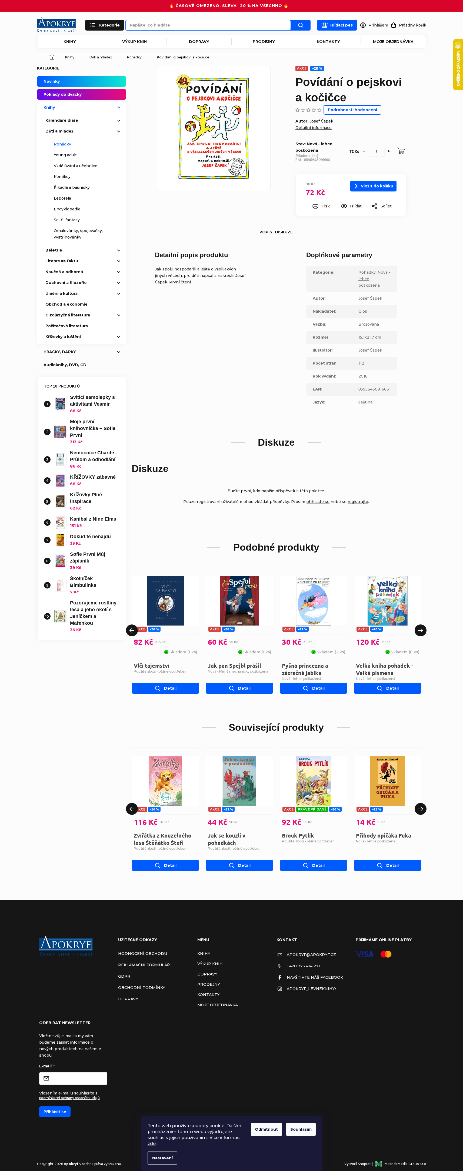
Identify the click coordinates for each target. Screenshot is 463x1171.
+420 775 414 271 (303, 966)
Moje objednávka (393, 41)
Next (421, 630)
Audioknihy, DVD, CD (65, 364)
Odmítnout (266, 1129)
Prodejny (264, 41)
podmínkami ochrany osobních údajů (69, 1098)
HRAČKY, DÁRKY (60, 351)
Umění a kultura (61, 293)
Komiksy (62, 176)
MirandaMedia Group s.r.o (405, 1164)
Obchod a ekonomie (66, 304)
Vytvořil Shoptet (357, 1164)
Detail (170, 688)
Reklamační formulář (144, 964)
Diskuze (284, 232)
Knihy (70, 41)
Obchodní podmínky (141, 987)
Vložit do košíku (377, 186)
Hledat (301, 25)
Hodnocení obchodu (142, 953)
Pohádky (62, 144)
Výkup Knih (134, 41)
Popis (265, 232)
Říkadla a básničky (72, 187)
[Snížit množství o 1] (363, 151)
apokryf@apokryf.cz (311, 954)
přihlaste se (317, 501)
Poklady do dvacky (63, 94)
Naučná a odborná (64, 271)
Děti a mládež (59, 131)
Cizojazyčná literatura (67, 315)
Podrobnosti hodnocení (352, 109)
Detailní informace (313, 127)
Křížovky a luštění (63, 336)
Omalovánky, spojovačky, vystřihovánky (78, 234)
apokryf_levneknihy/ (311, 988)
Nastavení (162, 1158)
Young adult (65, 155)
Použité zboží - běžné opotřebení (160, 671)
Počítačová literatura (66, 325)
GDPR (124, 976)
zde (152, 1143)
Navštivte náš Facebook (315, 977)
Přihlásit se (55, 1111)
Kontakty (328, 41)
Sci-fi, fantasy (67, 219)
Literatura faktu (61, 261)
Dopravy (199, 41)
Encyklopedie (67, 209)
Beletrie (53, 250)
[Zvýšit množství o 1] (388, 151)
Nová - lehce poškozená (301, 679)
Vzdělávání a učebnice (75, 165)
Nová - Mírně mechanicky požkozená (238, 671)
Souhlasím (301, 1129)
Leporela (62, 198)
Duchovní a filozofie (66, 282)
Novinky (52, 81)
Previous (132, 630)
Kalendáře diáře (61, 120)
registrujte (358, 501)
